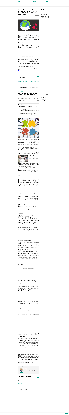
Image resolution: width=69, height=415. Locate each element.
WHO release (19, 70)
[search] (19, 1)
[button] (18, 1)
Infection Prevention (39, 5)
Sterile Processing (34, 5)
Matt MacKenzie (20, 100)
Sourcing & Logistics (29, 5)
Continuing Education (23, 5)
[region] (34, 414)
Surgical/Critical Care (45, 5)
